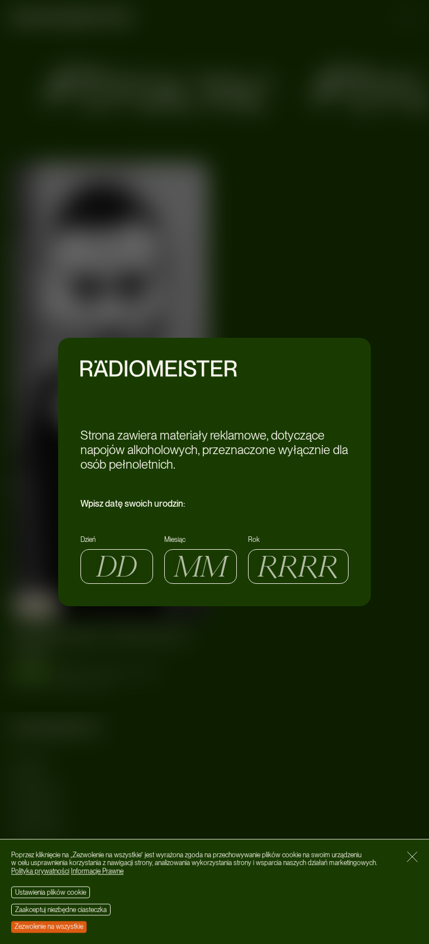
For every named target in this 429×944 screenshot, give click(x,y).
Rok (254, 540)
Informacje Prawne (97, 871)
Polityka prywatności (40, 871)
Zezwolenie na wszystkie (49, 927)
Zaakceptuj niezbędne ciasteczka (61, 910)
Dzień (88, 540)
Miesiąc (174, 540)
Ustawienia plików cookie (50, 892)
